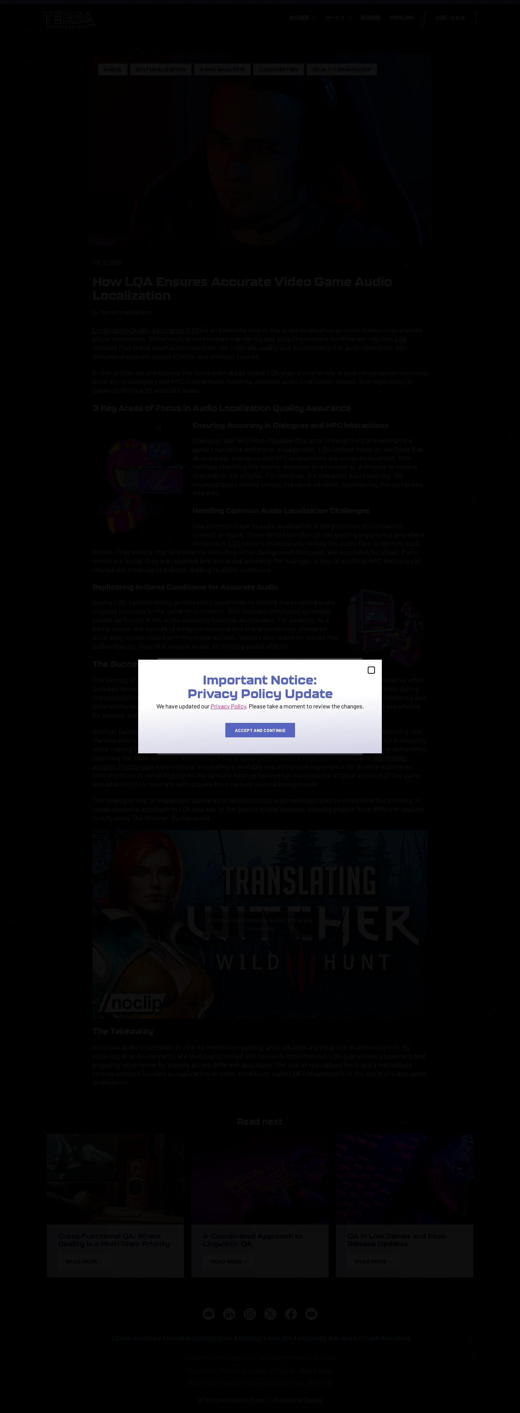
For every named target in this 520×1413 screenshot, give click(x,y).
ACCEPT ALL (195, 733)
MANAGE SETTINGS (324, 733)
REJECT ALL (259, 733)
